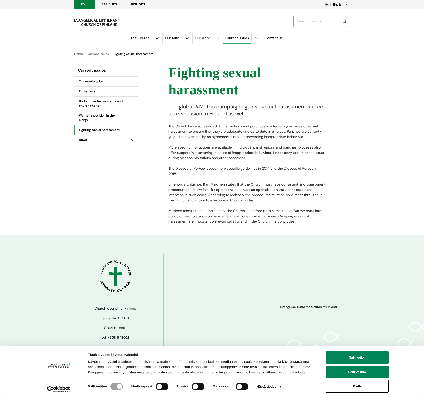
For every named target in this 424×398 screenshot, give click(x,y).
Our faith (172, 38)
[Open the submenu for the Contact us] (290, 38)
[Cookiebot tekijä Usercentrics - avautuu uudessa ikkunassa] (58, 389)
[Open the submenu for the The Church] (157, 38)
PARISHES (109, 4)
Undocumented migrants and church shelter (101, 103)
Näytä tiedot (266, 387)
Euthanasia (87, 91)
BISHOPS (138, 4)
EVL (84, 4)
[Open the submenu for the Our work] (217, 38)
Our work (202, 38)
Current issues (237, 38)
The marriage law (91, 82)
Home (78, 54)
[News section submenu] (132, 140)
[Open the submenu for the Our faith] (187, 38)
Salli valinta (357, 372)
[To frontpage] (97, 21)
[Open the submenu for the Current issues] (256, 38)
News (83, 140)
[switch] (162, 386)
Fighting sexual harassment (99, 130)
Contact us (273, 38)
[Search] (344, 21)
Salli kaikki (357, 357)
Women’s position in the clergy (97, 118)
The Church (140, 38)
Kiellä (357, 386)
